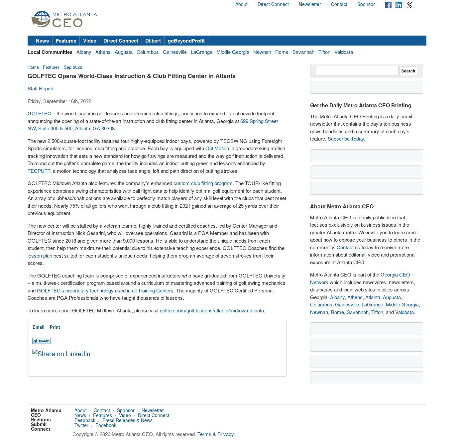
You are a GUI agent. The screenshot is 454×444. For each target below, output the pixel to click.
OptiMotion (217, 148)
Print (55, 327)
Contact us (348, 247)
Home (33, 67)
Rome (281, 51)
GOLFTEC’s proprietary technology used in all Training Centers (105, 290)
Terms (204, 433)
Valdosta (343, 51)
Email (39, 327)
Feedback (84, 420)
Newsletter (310, 4)
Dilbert (153, 40)
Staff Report (41, 88)
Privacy (225, 433)
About (241, 4)
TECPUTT (39, 170)
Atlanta (372, 296)
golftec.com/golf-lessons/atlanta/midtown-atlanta (212, 310)
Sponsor (366, 4)
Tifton (324, 51)
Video (89, 40)
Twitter (81, 425)
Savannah (303, 51)
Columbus (148, 51)
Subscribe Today (346, 138)
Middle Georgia (232, 51)
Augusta (124, 51)
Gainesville (175, 51)
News (42, 40)
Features (66, 40)
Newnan (262, 51)
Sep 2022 (73, 67)
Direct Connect (273, 4)
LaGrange (201, 51)
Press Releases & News (127, 420)
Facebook (105, 425)
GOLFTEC (39, 113)
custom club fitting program (203, 182)
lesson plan (40, 255)
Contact (339, 4)
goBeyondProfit (186, 40)
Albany (83, 51)
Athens (103, 51)
